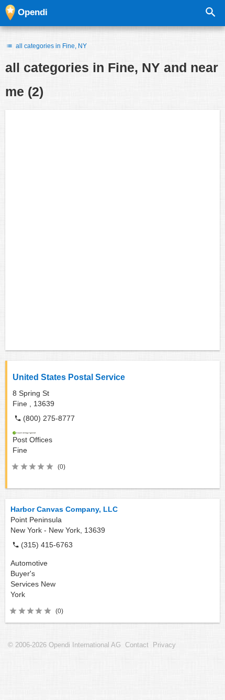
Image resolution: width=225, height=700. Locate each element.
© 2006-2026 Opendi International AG (64, 645)
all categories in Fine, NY (50, 46)
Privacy (164, 645)
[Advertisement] (112, 230)
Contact (137, 645)
